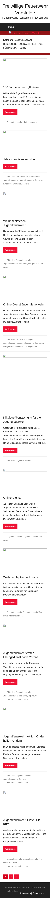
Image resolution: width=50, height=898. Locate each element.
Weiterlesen (10, 112)
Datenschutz (38, 893)
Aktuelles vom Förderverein (28, 176)
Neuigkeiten (23, 184)
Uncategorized (30, 346)
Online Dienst (12, 497)
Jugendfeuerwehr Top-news (31, 180)
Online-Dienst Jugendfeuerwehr (23, 304)
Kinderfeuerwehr (30, 122)
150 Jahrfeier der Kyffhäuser (21, 87)
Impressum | (26, 893)
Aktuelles (11, 176)
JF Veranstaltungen (24, 339)
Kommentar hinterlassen (17, 699)
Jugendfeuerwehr (14, 122)
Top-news (19, 346)
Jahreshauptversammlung (19, 159)
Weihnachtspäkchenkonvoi (20, 577)
